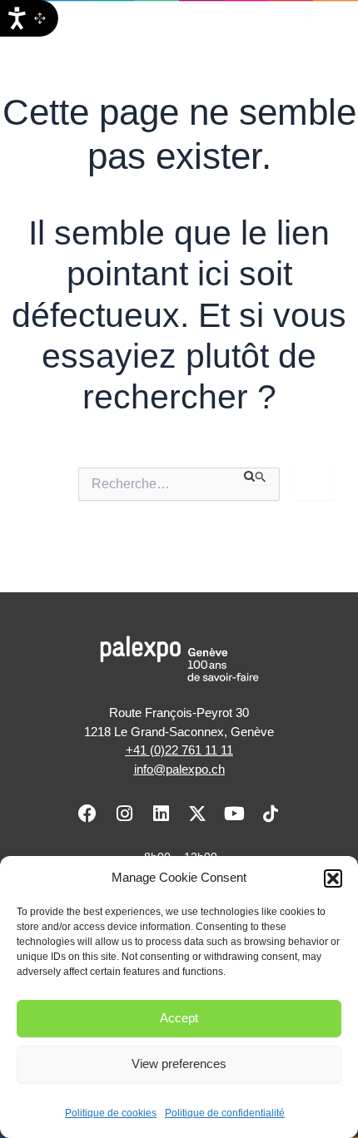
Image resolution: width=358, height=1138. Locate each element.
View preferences (179, 1063)
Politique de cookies (111, 1113)
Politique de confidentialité (225, 1113)
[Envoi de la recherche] (255, 476)
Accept (179, 1018)
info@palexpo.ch (179, 769)
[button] (333, 878)
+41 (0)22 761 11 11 (179, 750)
